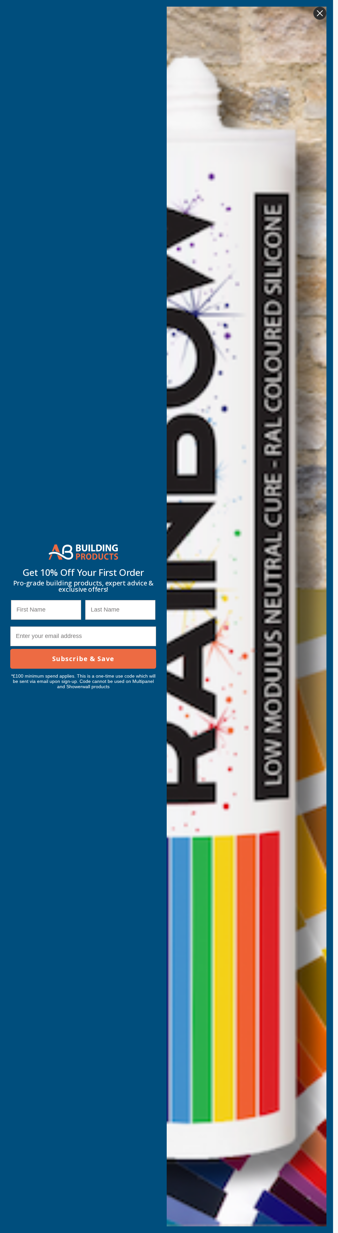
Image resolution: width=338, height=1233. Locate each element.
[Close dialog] (319, 13)
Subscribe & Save (83, 658)
